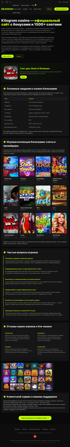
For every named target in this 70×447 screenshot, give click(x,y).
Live (31, 9)
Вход (60, 2)
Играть (23, 77)
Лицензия (17, 429)
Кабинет (49, 9)
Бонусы (19, 56)
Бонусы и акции (17, 9)
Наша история (37, 9)
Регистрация (65, 2)
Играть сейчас (7, 56)
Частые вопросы (25, 5)
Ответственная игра (34, 429)
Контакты (52, 429)
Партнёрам (45, 429)
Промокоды (16, 5)
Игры (34, 5)
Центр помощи (16, 12)
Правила (24, 429)
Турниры (25, 9)
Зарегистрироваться (61, 9)
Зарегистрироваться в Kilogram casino (34, 418)
